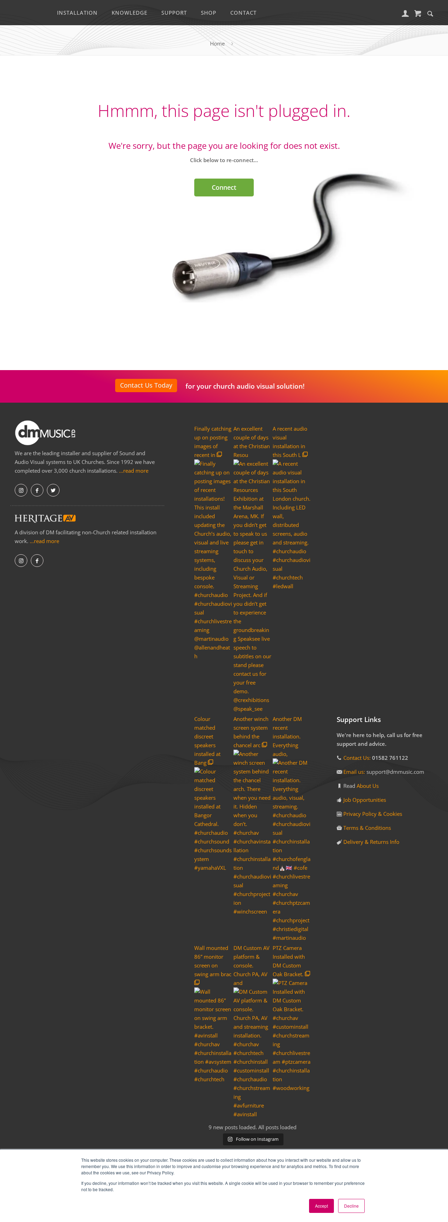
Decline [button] (351, 1206)
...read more (133, 470)
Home (217, 43)
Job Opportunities (364, 799)
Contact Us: (357, 757)
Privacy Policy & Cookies (372, 813)
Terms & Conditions (367, 827)
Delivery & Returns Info (371, 841)
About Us (368, 785)
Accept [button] (321, 1206)
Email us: (354, 771)
